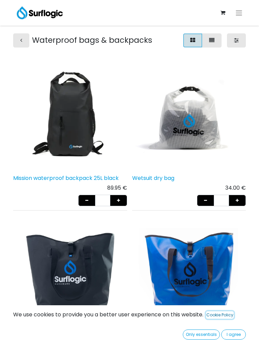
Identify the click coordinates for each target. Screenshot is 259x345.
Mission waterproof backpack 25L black (66, 178)
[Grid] (192, 40)
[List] (212, 40)
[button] (86, 201)
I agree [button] (234, 334)
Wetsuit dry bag (153, 178)
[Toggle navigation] (239, 13)
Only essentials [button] (201, 334)
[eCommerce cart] (223, 12)
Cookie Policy (219, 315)
